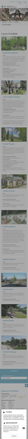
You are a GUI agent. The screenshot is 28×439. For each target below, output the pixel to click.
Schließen (14, 436)
